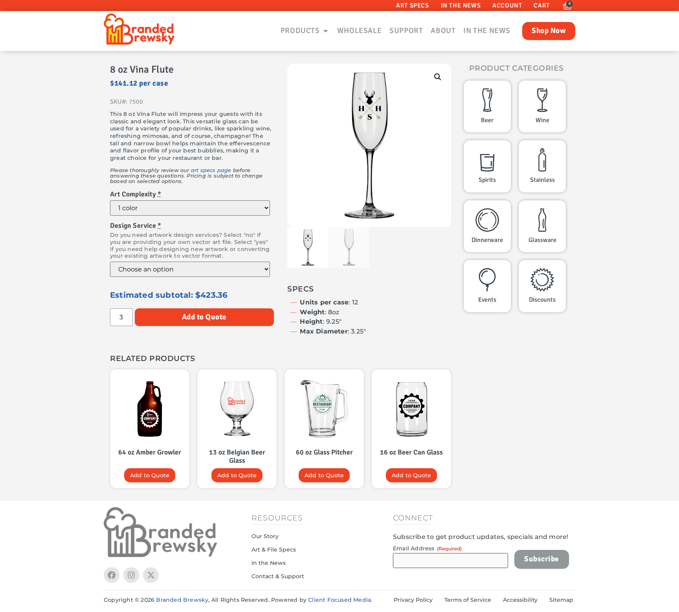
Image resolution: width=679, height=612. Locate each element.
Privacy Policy (413, 599)
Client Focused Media (339, 599)
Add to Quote (204, 317)
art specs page (211, 170)
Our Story (265, 536)
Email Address (427, 548)
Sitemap (561, 599)
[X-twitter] (151, 575)
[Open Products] (325, 31)
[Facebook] (111, 575)
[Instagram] (131, 575)
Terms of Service (467, 599)
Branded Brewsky (182, 599)
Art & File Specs (273, 549)
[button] (438, 77)
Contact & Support (277, 576)
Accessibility (520, 599)
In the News (268, 562)
